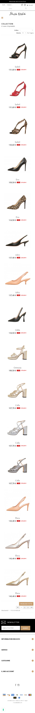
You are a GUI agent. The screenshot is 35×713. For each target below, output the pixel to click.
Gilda (17, 330)
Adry (17, 255)
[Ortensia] (17, 352)
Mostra (18, 33)
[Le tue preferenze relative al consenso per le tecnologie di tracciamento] (3, 710)
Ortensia (17, 368)
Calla (17, 405)
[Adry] (17, 239)
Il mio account (7, 671)
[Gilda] (17, 314)
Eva (17, 179)
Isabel (17, 67)
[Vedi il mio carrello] (30, 17)
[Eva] (17, 164)
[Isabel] (17, 51)
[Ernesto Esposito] (17, 14)
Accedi (30, 5)
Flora (17, 518)
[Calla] (17, 389)
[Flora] (17, 502)
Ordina (16, 30)
